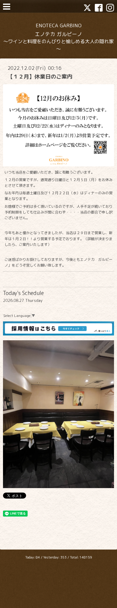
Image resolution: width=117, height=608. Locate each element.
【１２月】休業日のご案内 (40, 76)
